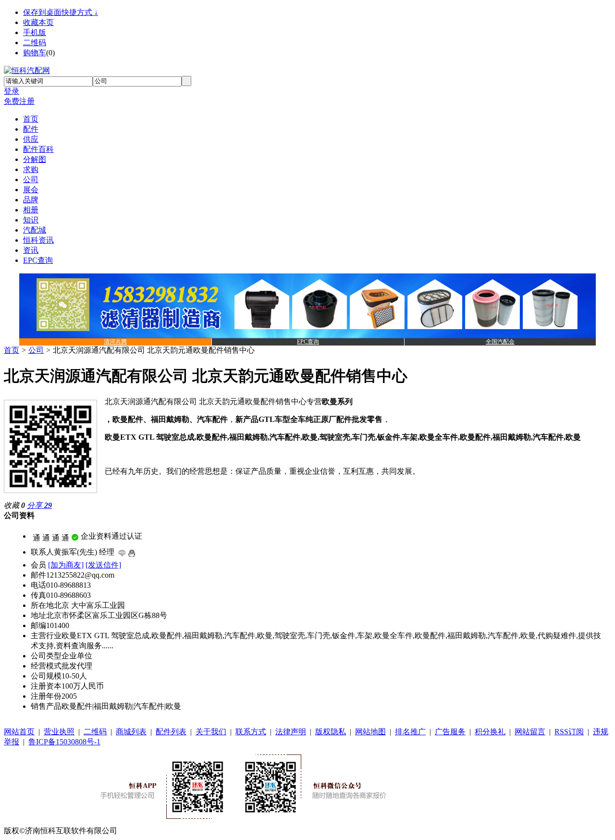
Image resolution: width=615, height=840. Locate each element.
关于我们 (211, 732)
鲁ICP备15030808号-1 (64, 742)
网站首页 (19, 732)
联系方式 (250, 732)
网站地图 (370, 732)
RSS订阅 (569, 732)
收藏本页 (38, 22)
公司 (36, 350)
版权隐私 (330, 732)
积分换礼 (490, 732)
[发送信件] (103, 565)
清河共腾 (115, 341)
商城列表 (131, 732)
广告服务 (450, 732)
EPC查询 (308, 341)
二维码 (34, 42)
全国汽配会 (500, 341)
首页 (11, 350)
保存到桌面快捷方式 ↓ (60, 12)
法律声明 (290, 732)
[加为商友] (66, 565)
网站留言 (530, 732)
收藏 (14, 505)
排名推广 (410, 732)
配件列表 (171, 732)
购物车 (34, 53)
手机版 (34, 32)
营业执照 (59, 732)
